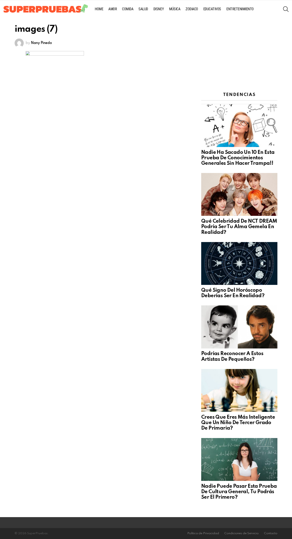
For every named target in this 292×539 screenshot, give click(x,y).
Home (99, 9)
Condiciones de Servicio (241, 533)
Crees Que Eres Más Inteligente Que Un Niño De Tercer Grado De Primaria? (238, 423)
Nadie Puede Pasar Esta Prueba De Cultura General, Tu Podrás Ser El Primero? (239, 492)
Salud (143, 9)
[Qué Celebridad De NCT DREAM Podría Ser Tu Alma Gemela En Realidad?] (239, 194)
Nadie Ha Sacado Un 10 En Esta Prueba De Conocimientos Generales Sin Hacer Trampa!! (238, 158)
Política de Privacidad (203, 533)
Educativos (212, 9)
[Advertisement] (239, 53)
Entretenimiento (240, 9)
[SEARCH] (286, 9)
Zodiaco (191, 9)
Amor (112, 9)
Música (174, 9)
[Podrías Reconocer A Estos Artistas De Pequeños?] (239, 326)
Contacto (270, 533)
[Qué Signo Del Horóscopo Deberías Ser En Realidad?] (239, 263)
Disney (158, 9)
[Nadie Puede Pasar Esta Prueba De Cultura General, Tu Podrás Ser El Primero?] (239, 459)
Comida (127, 9)
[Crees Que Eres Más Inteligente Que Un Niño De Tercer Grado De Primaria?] (239, 390)
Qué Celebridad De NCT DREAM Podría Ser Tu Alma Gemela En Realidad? (239, 227)
